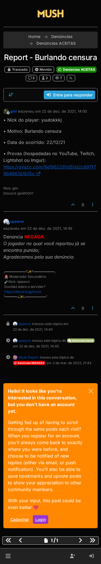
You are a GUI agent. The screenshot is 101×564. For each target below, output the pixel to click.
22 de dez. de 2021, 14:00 (64, 111)
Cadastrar (19, 519)
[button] (8, 556)
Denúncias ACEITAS (78, 69)
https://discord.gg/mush (23, 292)
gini (13, 111)
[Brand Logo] (50, 13)
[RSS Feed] (71, 78)
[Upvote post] (73, 204)
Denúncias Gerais (82, 340)
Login (40, 519)
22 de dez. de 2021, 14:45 (49, 228)
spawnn (17, 221)
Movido (45, 69)
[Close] (91, 391)
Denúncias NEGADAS (30, 362)
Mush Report (29, 357)
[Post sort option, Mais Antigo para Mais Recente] (11, 94)
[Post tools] (93, 204)
